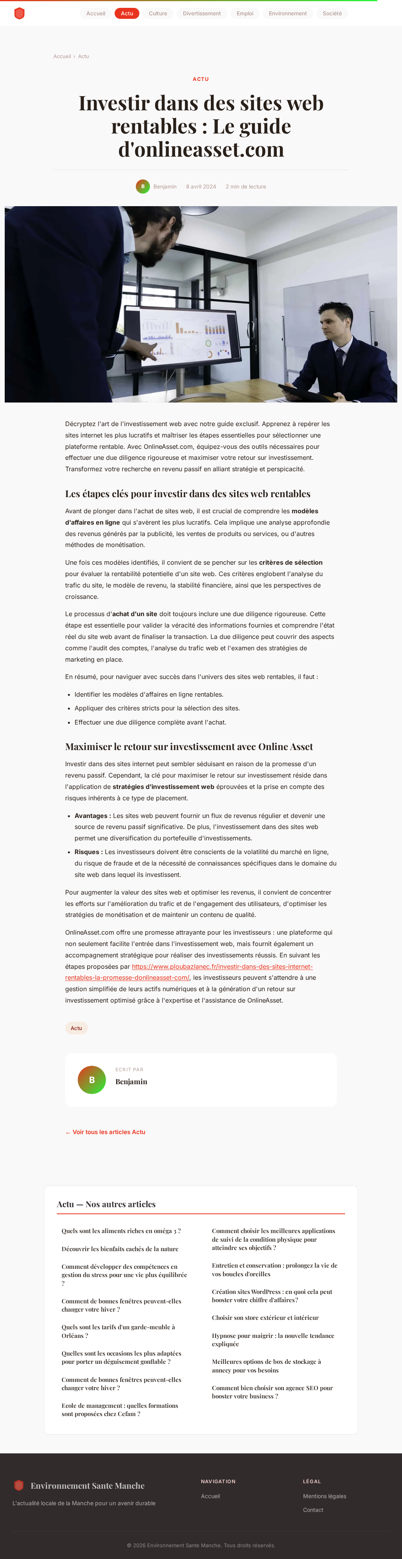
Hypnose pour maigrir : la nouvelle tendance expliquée (273, 1340)
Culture (158, 13)
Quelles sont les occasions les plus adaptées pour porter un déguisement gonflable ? (121, 1357)
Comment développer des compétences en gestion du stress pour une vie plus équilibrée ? (124, 1275)
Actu (127, 13)
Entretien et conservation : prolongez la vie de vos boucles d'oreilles (275, 1269)
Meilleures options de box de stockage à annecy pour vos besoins (266, 1366)
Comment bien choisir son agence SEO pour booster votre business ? (272, 1392)
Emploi (245, 13)
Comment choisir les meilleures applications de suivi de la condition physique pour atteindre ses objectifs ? (273, 1239)
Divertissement (202, 13)
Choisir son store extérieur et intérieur (265, 1317)
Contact (313, 1509)
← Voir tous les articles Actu (105, 1132)
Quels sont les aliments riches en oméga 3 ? (121, 1231)
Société (332, 13)
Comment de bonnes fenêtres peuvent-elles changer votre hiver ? (121, 1305)
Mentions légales (324, 1496)
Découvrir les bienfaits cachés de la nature (120, 1249)
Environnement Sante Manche (87, 1485)
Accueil (95, 13)
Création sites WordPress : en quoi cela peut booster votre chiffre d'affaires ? (272, 1296)
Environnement (288, 13)
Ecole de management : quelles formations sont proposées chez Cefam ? (120, 1410)
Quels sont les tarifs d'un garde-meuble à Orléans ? (118, 1331)
